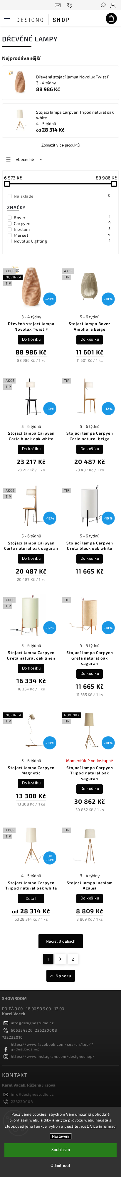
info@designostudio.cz (32, 1022)
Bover (62, 217)
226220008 (22, 1101)
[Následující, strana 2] (60, 959)
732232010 (12, 1037)
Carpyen (62, 223)
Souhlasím (60, 1150)
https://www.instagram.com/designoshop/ (53, 1056)
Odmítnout (60, 1166)
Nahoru (63, 975)
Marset (62, 235)
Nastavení (60, 1136)
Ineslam (62, 229)
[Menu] (6, 17)
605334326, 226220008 (34, 1030)
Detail (31, 898)
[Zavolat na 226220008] (70, 5)
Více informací (103, 1126)
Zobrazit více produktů (60, 145)
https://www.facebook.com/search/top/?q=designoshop (52, 1046)
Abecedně (25, 160)
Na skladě (62, 196)
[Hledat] (102, 5)
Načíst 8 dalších (60, 941)
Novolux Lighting (62, 240)
